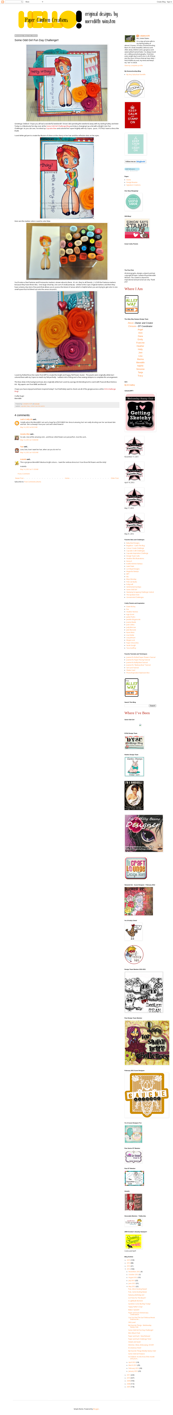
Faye (22, 447)
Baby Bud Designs (132, 543)
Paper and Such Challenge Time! (139, 1339)
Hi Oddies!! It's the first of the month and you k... (141, 1358)
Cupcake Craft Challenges (135, 551)
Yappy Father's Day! (135, 1307)
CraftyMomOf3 (144, 36)
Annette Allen (25, 434)
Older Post (115, 478)
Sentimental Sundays (133, 587)
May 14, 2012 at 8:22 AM (28, 427)
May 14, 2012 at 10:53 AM (29, 452)
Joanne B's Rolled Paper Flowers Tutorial (140, 657)
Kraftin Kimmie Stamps (134, 564)
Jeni (140, 352)
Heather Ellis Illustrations (135, 558)
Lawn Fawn (130, 566)
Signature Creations (133, 185)
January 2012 (133, 1371)
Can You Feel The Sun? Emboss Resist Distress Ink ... (141, 1318)
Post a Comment (24, 474)
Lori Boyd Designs (132, 569)
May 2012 (132, 1286)
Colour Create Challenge (135, 548)
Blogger (96, 1409)
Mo (127, 577)
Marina (140, 359)
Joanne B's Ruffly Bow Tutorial (137, 662)
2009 (129, 1381)
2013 (129, 1266)
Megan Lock (130, 640)
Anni (140, 333)
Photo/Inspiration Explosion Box (137, 673)
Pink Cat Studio (131, 582)
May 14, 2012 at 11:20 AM (29, 469)
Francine (140, 343)
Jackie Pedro (130, 617)
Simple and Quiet (134, 1342)
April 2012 (132, 1362)
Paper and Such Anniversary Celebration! (138, 1314)
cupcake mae (25, 406)
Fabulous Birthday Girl (136, 1295)
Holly (140, 349)
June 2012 (132, 1283)
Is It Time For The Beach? (137, 1298)
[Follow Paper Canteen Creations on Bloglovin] (135, 163)
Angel (140, 329)
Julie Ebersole (131, 630)
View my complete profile (133, 65)
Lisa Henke (130, 635)
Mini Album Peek (134, 1333)
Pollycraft (129, 584)
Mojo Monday (131, 579)
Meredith (140, 362)
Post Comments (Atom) (32, 482)
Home (67, 478)
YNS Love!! (132, 1322)
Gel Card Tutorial (132, 668)
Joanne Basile (131, 622)
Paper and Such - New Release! (139, 1336)
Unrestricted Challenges (135, 597)
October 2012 (134, 1274)
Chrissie (132, 326)
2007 (129, 1387)
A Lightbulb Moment (135, 1301)
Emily (140, 339)
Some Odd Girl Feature (136, 1354)
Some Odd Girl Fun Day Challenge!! (140, 1330)
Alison (131, 323)
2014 (129, 1263)
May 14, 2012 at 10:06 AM (29, 440)
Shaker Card (130, 670)
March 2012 (133, 1365)
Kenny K (129, 561)
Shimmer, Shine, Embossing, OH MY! (141, 1345)
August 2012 (133, 1277)
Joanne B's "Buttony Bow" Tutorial (138, 665)
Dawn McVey (130, 606)
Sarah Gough (131, 645)
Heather (140, 346)
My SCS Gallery (129, 385)
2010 (129, 1378)
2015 (129, 1260)
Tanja (140, 372)
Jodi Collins (130, 625)
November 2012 (135, 1272)
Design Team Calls (133, 556)
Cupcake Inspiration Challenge (137, 553)
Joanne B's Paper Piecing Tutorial (138, 660)
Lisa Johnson (130, 638)
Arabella (23, 459)
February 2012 (134, 1368)
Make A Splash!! (133, 1310)
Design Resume (131, 182)
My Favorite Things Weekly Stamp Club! (142, 1351)
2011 (129, 1375)
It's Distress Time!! (134, 1348)
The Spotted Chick (132, 595)
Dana (140, 336)
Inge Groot (130, 614)
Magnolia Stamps (132, 571)
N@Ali (140, 366)
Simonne (140, 369)
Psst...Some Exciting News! (137, 1292)
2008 (129, 1384)
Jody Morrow (131, 627)
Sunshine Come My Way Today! (139, 1304)
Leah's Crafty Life (26, 419)
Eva (127, 609)
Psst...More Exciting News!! (137, 1289)
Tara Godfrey (131, 648)
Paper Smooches (132, 643)
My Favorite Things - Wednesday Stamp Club (139, 1326)
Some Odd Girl (131, 589)
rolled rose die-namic (37, 406)
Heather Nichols (132, 612)
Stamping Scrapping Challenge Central (140, 592)
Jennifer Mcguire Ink (133, 619)
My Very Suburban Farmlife (136, 74)
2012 (129, 1269)
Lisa (140, 356)
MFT (127, 574)
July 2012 (132, 1280)
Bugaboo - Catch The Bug (135, 545)
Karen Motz (130, 632)
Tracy (140, 376)
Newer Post (19, 478)
